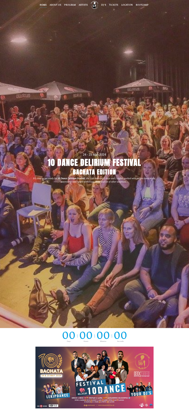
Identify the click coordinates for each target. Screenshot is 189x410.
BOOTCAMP (142, 5)
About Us (55, 5)
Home (43, 5)
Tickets (113, 5)
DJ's (103, 5)
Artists (83, 5)
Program (70, 5)
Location (127, 5)
